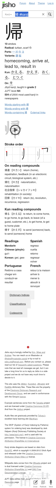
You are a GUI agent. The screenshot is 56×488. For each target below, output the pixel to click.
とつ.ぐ (17, 77)
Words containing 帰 (16, 112)
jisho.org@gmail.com (14, 361)
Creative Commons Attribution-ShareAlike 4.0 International (25, 439)
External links (37, 112)
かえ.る (16, 71)
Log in (51, 3)
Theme (41, 3)
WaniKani (33, 418)
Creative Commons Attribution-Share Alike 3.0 (24, 455)
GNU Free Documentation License (23, 471)
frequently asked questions (30, 364)
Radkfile (8, 386)
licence (23, 396)
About (32, 3)
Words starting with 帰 (17, 104)
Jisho (9, 5)
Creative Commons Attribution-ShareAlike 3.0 (23, 468)
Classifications (18, 304)
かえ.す (32, 71)
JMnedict (41, 383)
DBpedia (36, 462)
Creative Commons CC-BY (37, 406)
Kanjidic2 (32, 383)
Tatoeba (39, 402)
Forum (23, 3)
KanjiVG (8, 450)
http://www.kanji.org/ (14, 434)
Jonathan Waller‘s (33, 478)
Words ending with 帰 (16, 108)
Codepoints (16, 313)
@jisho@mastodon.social (16, 358)
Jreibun (20, 409)
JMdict (24, 383)
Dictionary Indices (19, 295)
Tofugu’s (41, 415)
